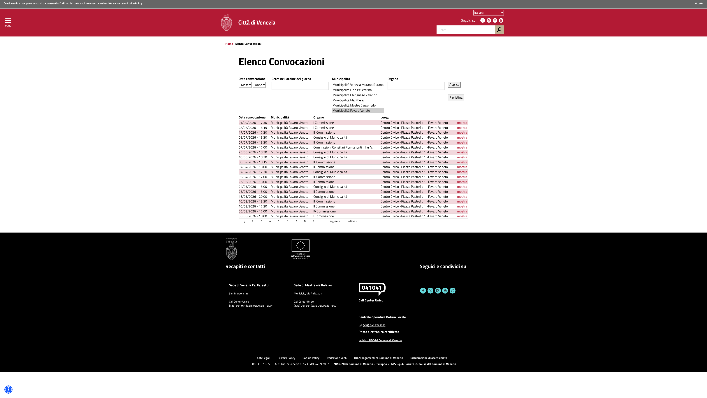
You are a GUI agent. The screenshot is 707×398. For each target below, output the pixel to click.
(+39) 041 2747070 (374, 325)
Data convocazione (252, 78)
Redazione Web (337, 358)
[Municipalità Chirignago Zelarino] (358, 95)
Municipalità (341, 78)
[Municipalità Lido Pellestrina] (358, 89)
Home (229, 43)
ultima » (352, 221)
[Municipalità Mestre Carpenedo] (358, 105)
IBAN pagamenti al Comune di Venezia (378, 358)
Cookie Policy (134, 3)
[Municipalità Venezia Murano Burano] (358, 84)
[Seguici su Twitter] (495, 20)
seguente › (335, 221)
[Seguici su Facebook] (482, 20)
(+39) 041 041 (237, 306)
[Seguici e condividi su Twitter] (430, 291)
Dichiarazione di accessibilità (428, 358)
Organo (393, 78)
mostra (462, 122)
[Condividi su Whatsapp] (452, 291)
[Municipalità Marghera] (358, 100)
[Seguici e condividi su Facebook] (423, 291)
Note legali (263, 358)
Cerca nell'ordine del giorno (291, 78)
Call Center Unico (371, 300)
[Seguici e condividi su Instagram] (438, 291)
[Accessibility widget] (8, 389)
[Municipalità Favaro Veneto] (358, 110)
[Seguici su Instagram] (489, 20)
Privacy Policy (286, 358)
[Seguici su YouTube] (501, 20)
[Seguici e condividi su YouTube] (445, 291)
